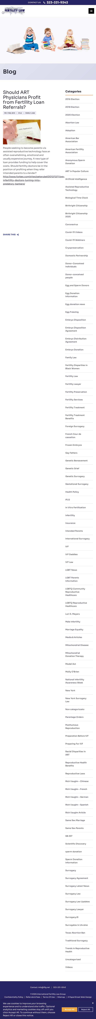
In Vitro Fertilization (75, 507)
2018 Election (72, 107)
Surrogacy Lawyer (74, 909)
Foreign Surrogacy (74, 426)
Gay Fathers (71, 453)
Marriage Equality (74, 629)
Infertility (70, 515)
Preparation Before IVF (76, 736)
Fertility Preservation (76, 392)
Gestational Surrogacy (76, 484)
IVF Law (69, 562)
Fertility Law (71, 376)
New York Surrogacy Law (75, 700)
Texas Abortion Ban (75, 932)
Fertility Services (74, 399)
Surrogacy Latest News (77, 886)
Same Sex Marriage (75, 820)
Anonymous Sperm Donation (75, 162)
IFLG (20, 113)
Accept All (69, 1009)
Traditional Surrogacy (76, 940)
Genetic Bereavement (76, 460)
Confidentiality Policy (13, 997)
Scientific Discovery (75, 843)
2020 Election (72, 115)
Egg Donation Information (72, 295)
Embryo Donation (74, 349)
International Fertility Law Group (51, 994)
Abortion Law (72, 122)
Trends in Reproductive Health (77, 950)
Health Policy (72, 492)
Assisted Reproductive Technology (77, 188)
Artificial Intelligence (76, 179)
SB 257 (68, 836)
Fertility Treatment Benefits (75, 417)
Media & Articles (73, 637)
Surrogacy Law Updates (77, 901)
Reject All (85, 1009)
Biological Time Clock (76, 197)
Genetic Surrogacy (75, 476)
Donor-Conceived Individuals (74, 265)
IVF (67, 546)
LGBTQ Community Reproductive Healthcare (75, 591)
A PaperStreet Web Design (80, 997)
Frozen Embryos (73, 445)
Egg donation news (75, 304)
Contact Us (34, 2)
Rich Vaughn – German (76, 797)
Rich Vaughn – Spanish (76, 804)
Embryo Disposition (75, 320)
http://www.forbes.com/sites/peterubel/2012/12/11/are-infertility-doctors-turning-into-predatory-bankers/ (34, 180)
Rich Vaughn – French (76, 789)
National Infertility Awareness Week (74, 681)
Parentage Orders (74, 717)
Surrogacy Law (72, 893)
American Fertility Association (74, 151)
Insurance (70, 523)
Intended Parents (74, 531)
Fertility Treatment (75, 407)
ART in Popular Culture (76, 171)
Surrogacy (70, 870)
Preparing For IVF (74, 743)
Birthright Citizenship (76, 205)
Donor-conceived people (74, 276)
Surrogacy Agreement (76, 878)
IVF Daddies (71, 554)
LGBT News (71, 570)
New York (70, 690)
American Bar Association (72, 140)
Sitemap (61, 997)
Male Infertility (72, 621)
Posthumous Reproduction (72, 726)
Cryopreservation (74, 247)
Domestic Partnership (76, 255)
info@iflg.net (44, 987)
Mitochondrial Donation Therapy (74, 655)
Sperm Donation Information (73, 861)
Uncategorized (73, 959)
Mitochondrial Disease (76, 645)
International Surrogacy (77, 538)
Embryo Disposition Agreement (75, 329)
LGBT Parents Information (72, 579)
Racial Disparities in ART (75, 753)
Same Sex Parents (74, 828)
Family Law (30, 113)
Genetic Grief (72, 468)
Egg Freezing (72, 312)
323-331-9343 (57, 2)
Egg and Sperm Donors (77, 285)
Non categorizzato (74, 709)
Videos (69, 967)
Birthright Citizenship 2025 (76, 215)
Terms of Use (49, 997)
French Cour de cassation (73, 436)
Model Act (70, 664)
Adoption (70, 130)
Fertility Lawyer (73, 384)
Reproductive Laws (75, 773)
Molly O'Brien (72, 671)
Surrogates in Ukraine (76, 925)
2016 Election (72, 99)
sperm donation (73, 851)
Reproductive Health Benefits (76, 764)
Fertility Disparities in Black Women (76, 367)
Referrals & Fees (33, 997)
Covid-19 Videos (73, 232)
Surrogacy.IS (71, 917)
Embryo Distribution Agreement (75, 340)
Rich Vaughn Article (75, 812)
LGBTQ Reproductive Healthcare (76, 604)
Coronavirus (71, 224)
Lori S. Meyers (72, 614)
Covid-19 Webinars (75, 240)
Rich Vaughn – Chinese (76, 781)
